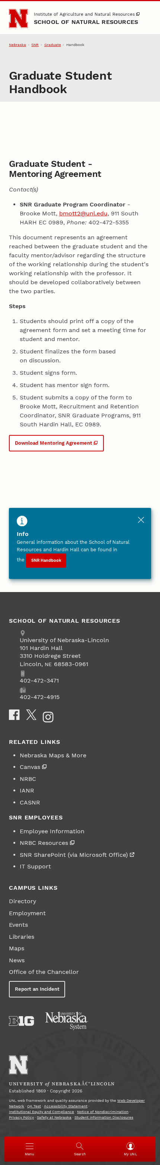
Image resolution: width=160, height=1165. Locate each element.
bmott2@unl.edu (83, 213)
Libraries (21, 936)
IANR (27, 790)
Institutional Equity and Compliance (41, 1112)
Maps (16, 948)
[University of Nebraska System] (67, 1021)
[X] (31, 714)
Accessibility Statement (65, 1106)
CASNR (30, 802)
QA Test (34, 1106)
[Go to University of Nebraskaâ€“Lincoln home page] (18, 1064)
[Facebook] (14, 714)
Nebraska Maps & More (53, 755)
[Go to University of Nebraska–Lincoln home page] (18, 18)
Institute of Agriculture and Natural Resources (84, 14)
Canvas (30, 766)
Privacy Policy (21, 1117)
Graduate (52, 45)
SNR (35, 45)
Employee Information (52, 831)
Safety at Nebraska (54, 1117)
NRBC (28, 778)
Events (18, 924)
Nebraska (17, 45)
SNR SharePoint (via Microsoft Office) (74, 854)
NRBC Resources (44, 842)
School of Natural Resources (86, 21)
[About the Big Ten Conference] (21, 1021)
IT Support (35, 866)
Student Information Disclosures (103, 1117)
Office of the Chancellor (44, 971)
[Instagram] (48, 717)
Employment (27, 913)
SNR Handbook (46, 560)
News (17, 960)
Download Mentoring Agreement (53, 443)
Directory (22, 901)
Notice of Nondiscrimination (102, 1112)
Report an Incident (37, 989)
